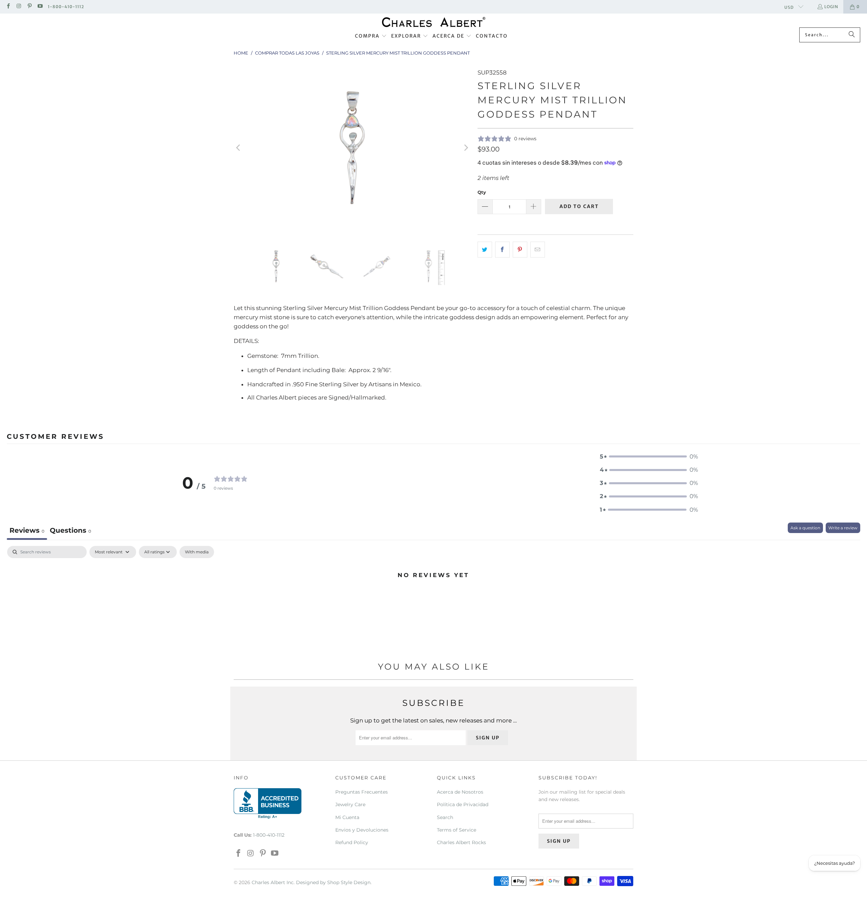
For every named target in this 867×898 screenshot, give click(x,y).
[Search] (851, 34)
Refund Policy (351, 842)
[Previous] (238, 147)
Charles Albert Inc (273, 882)
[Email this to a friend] (537, 250)
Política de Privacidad (462, 804)
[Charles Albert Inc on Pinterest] (29, 6)
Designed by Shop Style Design (333, 882)
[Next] (465, 147)
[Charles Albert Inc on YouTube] (40, 6)
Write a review (843, 527)
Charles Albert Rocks (461, 842)
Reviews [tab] (26, 530)
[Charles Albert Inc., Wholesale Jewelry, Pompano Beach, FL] (267, 803)
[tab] (70, 531)
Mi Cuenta (347, 817)
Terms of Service (456, 830)
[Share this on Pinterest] (520, 250)
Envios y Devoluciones (361, 830)
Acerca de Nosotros (460, 792)
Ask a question (805, 527)
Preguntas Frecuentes (361, 792)
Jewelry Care (350, 804)
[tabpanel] (433, 598)
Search (445, 817)
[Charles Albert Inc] (433, 22)
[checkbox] (196, 552)
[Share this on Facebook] (502, 250)
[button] (371, 36)
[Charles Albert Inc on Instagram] (18, 6)
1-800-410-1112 (66, 6)
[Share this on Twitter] (485, 250)
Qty (482, 192)
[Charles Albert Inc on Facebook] (8, 6)
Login (831, 6)
